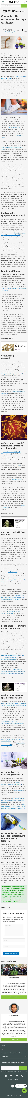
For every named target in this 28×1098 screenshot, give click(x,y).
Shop (3, 1045)
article (19, 466)
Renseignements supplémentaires (11, 1053)
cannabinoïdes (19, 790)
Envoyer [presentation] (23, 1068)
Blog (3, 1049)
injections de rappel (14, 127)
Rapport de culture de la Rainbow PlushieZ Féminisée (20, 521)
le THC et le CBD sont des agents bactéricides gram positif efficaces (13, 800)
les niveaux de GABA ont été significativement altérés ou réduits (12, 721)
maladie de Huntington (8, 659)
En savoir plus (14, 997)
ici (26, 1071)
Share (25, 31)
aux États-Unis (12, 572)
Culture (16, 343)
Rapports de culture (20, 519)
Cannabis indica (16, 479)
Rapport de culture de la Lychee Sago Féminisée (20, 685)
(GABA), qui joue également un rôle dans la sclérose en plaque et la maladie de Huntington (13, 671)
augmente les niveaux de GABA (11, 739)
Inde (2, 458)
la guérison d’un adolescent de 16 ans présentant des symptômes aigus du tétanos (12, 597)
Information (5, 1056)
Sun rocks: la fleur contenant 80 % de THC (20, 346)
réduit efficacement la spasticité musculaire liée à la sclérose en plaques (12, 655)
